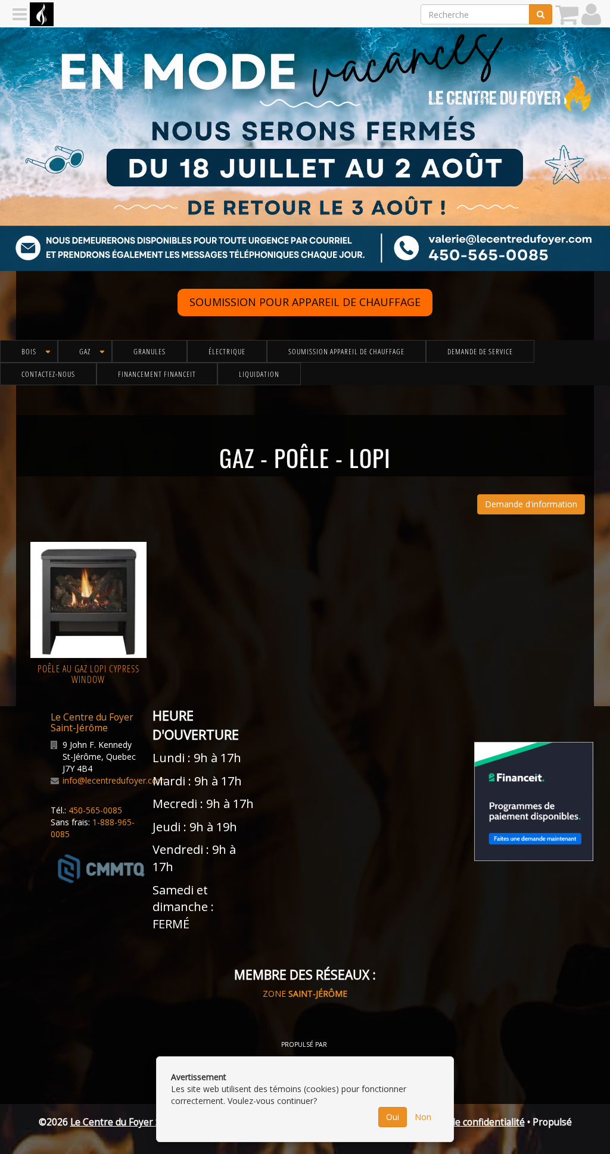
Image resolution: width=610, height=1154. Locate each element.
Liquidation (259, 374)
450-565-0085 (95, 810)
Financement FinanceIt (157, 374)
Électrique (226, 351)
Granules (149, 351)
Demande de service (480, 351)
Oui (392, 1116)
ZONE (305, 993)
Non (423, 1116)
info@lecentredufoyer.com (114, 780)
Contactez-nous (48, 374)
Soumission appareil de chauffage (346, 351)
